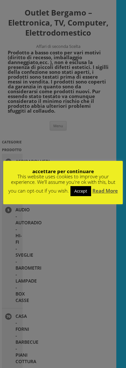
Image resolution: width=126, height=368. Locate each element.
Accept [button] (80, 191)
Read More (105, 190)
